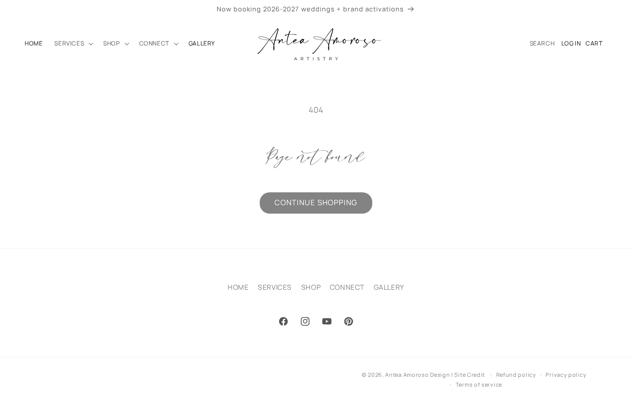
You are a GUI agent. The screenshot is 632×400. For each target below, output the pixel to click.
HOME (238, 287)
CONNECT (347, 287)
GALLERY (389, 287)
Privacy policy (566, 374)
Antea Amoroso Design (417, 374)
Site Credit (469, 374)
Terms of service (479, 384)
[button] (72, 43)
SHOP (310, 287)
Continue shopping (316, 202)
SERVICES (275, 287)
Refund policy (516, 374)
